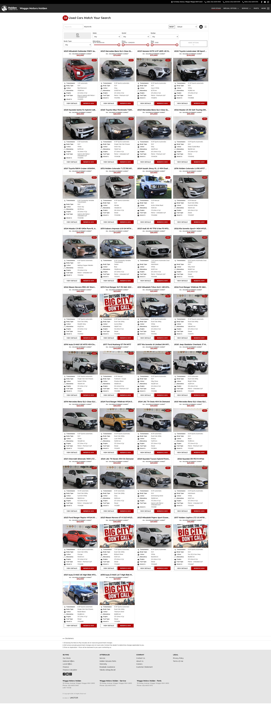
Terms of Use (178, 661)
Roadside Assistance (107, 667)
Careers (139, 664)
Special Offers (229, 8)
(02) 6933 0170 (110, 685)
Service (245, 8)
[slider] (119, 45)
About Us (139, 661)
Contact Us (140, 658)
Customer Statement (144, 667)
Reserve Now (88, 103)
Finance (66, 667)
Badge (153, 33)
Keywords (87, 26)
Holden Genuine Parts (108, 661)
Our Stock (216, 8)
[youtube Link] (265, 2)
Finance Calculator (70, 670)
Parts (256, 8)
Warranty (103, 664)
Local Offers (67, 664)
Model (124, 33)
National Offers (68, 661)
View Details (72, 103)
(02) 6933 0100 (73, 685)
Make (95, 33)
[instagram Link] (268, 2)
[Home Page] (10, 8)
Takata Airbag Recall (107, 670)
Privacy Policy (178, 658)
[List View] (205, 27)
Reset (171, 26)
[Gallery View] (201, 27)
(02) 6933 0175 (147, 685)
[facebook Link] (261, 2)
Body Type (68, 41)
